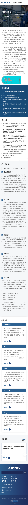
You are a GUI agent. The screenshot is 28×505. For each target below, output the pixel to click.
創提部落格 (14, 478)
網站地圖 (13, 481)
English (15, 2)
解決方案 (13, 476)
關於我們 (3, 481)
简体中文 (20, 2)
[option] (23, 439)
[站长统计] (14, 503)
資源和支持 (4, 478)
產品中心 (3, 476)
